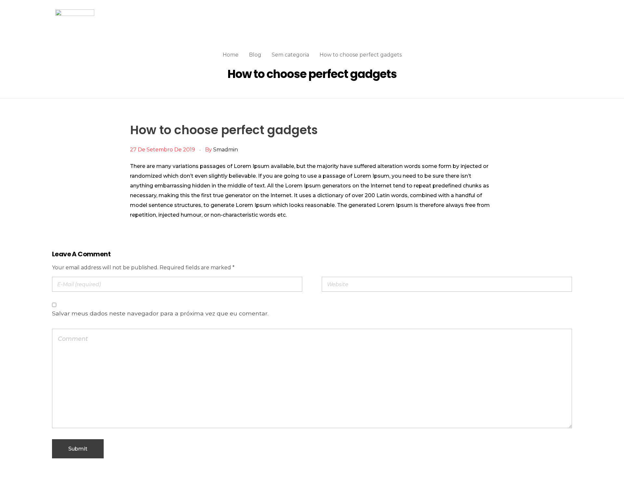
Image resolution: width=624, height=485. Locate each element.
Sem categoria (290, 55)
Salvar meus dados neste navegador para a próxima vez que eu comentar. (160, 313)
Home (231, 55)
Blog (255, 55)
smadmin (225, 150)
